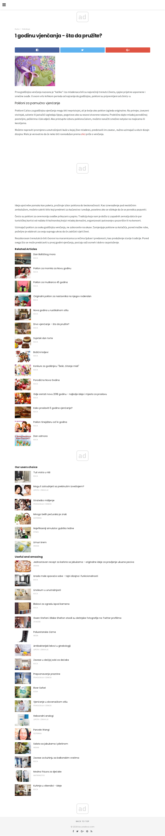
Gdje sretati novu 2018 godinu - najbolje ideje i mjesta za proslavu (70, 394)
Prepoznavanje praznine (46, 674)
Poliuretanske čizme (44, 632)
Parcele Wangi (41, 729)
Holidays (26, 29)
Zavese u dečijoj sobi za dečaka (51, 660)
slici (83, 134)
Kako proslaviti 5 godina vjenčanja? (53, 408)
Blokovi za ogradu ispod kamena (51, 604)
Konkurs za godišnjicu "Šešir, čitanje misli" (56, 366)
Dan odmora (40, 436)
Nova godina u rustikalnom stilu (50, 310)
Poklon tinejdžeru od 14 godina (50, 422)
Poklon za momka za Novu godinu (52, 268)
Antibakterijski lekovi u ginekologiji (52, 645)
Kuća (17, 29)
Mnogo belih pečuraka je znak (50, 514)
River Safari (39, 687)
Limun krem (40, 542)
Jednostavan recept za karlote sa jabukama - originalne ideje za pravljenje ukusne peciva (83, 562)
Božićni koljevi (40, 352)
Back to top (82, 821)
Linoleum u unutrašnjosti (47, 590)
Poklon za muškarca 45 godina (50, 282)
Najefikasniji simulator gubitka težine (53, 528)
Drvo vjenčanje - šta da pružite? (51, 324)
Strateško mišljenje (43, 500)
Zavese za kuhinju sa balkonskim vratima (56, 757)
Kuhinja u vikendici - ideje (47, 785)
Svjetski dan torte (43, 338)
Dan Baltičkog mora (44, 254)
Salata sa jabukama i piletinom (50, 743)
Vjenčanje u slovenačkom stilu (50, 701)
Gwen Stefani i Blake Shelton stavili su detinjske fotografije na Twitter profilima (77, 618)
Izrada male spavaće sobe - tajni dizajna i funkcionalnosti (65, 576)
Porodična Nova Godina (46, 380)
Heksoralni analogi (43, 715)
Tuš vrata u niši (41, 472)
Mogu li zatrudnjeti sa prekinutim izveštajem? (58, 486)
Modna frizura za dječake (47, 771)
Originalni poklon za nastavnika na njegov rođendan (62, 296)
